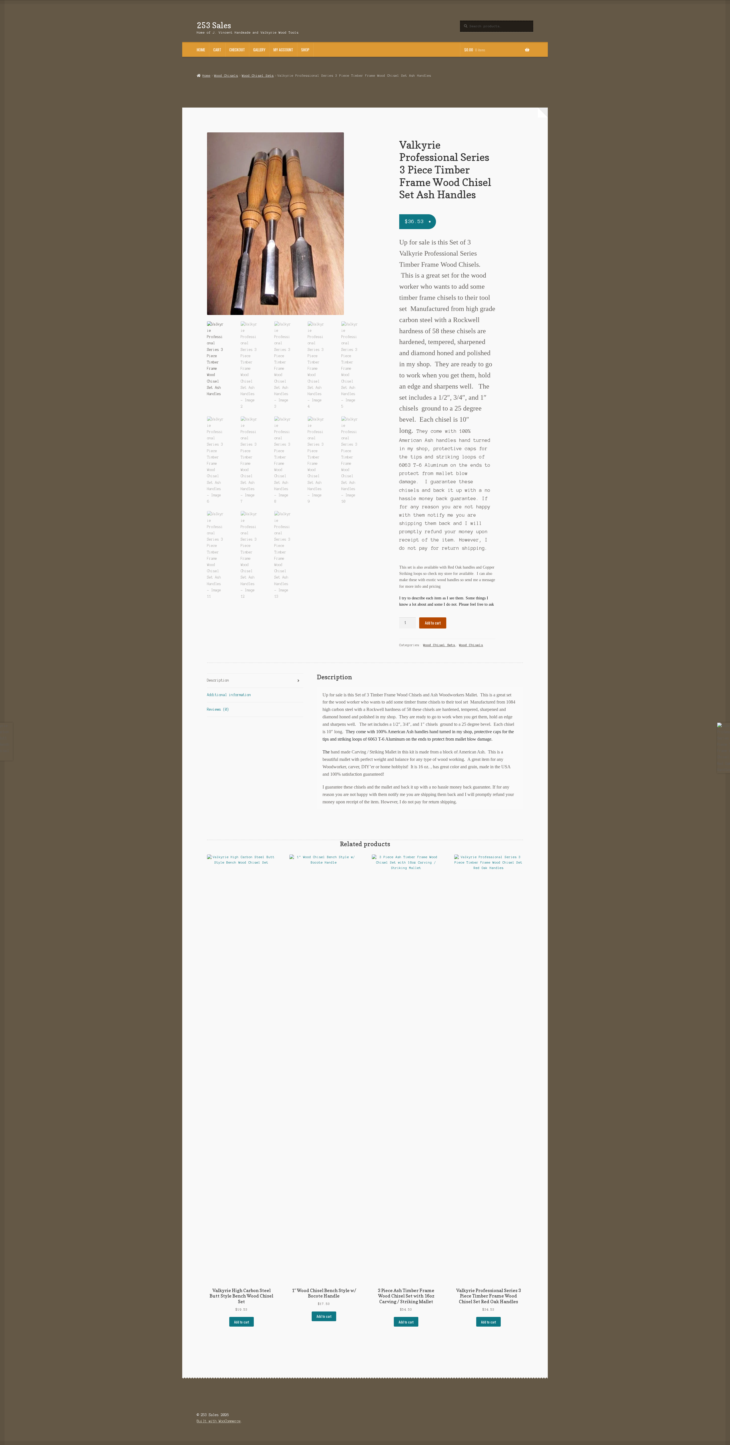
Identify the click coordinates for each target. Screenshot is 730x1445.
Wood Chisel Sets (258, 75)
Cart (217, 49)
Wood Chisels (226, 75)
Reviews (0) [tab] (218, 709)
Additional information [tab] (229, 695)
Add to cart (433, 623)
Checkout (237, 49)
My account (283, 49)
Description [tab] (218, 680)
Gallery (259, 49)
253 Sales (214, 25)
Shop (305, 49)
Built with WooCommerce (219, 1421)
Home (201, 49)
